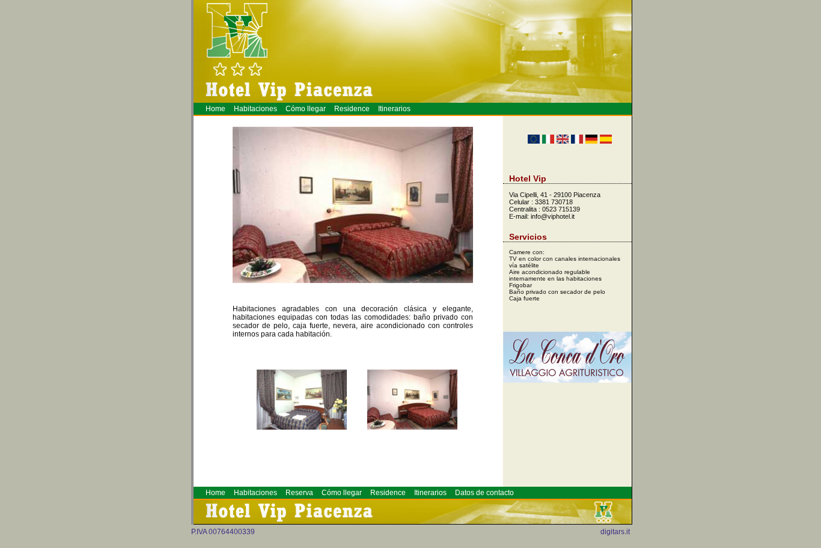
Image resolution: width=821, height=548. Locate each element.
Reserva (299, 493)
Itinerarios (394, 109)
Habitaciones (255, 109)
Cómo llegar (305, 109)
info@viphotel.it (553, 216)
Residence (352, 109)
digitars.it (615, 532)
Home (215, 109)
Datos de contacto (484, 493)
